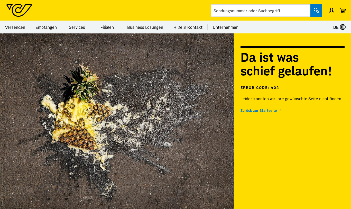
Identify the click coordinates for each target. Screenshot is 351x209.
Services (77, 27)
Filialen (107, 27)
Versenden (15, 27)
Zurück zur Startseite (259, 110)
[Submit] (316, 10)
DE (336, 27)
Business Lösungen (145, 27)
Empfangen (46, 27)
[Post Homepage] (19, 10)
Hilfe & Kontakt (187, 27)
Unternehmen (225, 27)
